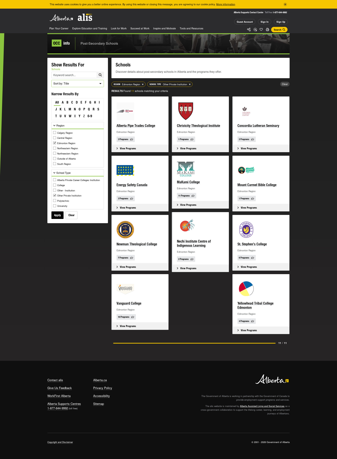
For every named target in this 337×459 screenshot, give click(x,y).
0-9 (90, 116)
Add (255, 29)
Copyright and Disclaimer (60, 442)
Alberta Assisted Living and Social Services (262, 406)
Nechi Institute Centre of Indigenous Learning (194, 243)
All (57, 102)
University (62, 206)
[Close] (285, 4)
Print (267, 29)
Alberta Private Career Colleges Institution (78, 180)
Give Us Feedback (59, 388)
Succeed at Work (139, 28)
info (61, 43)
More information (225, 4)
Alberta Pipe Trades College (136, 126)
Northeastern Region (67, 148)
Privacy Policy (102, 388)
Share (249, 29)
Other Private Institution (69, 195)
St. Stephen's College (252, 244)
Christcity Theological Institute (198, 126)
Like (261, 29)
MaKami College (188, 182)
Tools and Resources (191, 28)
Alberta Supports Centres (64, 403)
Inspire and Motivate (164, 28)
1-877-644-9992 (280, 12)
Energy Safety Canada (132, 185)
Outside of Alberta (66, 158)
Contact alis (55, 380)
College (61, 185)
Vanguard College (129, 303)
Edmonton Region (66, 143)
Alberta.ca (100, 380)
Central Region (64, 138)
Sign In (265, 21)
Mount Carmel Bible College (256, 185)
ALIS (85, 17)
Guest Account (245, 21)
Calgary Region (65, 132)
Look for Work (119, 28)
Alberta (61, 17)
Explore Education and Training (89, 28)
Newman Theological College (137, 244)
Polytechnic (63, 200)
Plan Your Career (58, 28)
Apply (57, 215)
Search (277, 29)
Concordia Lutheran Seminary (258, 126)
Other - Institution (66, 190)
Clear (71, 215)
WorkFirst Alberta (59, 395)
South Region (64, 164)
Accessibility (101, 395)
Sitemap (98, 403)
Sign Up (280, 21)
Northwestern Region (67, 153)
